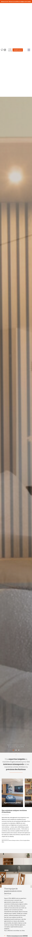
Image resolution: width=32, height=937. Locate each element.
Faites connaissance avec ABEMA (17, 936)
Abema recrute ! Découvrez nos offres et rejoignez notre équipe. (16, 1)
